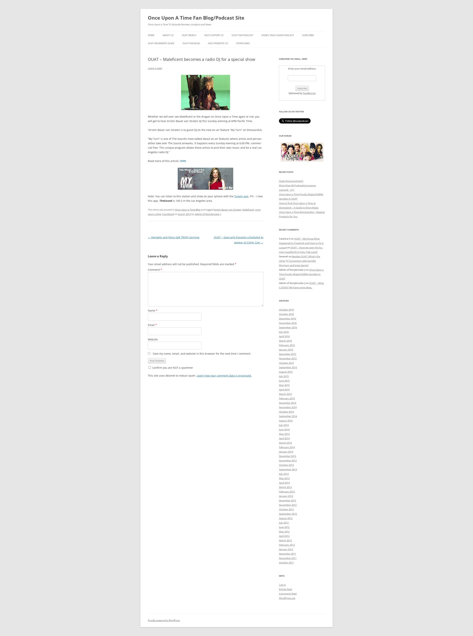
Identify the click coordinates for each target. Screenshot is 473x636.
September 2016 (288, 327)
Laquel (282, 247)
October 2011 (286, 562)
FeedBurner (309, 93)
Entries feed (285, 589)
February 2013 (287, 491)
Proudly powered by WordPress (164, 620)
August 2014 (285, 420)
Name (152, 310)
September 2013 (288, 469)
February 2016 (287, 345)
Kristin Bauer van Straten (227, 209)
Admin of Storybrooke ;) (208, 214)
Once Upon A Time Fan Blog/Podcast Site (196, 17)
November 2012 (288, 505)
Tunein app (241, 196)
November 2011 (288, 558)
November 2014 (288, 407)
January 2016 (286, 349)
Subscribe (308, 35)
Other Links (243, 43)
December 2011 (287, 553)
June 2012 (284, 527)
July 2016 (284, 332)
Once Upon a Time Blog (187, 209)
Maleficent (248, 209)
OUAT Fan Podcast (242, 35)
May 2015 (284, 385)
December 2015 (287, 354)
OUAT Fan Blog (191, 43)
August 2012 (285, 518)
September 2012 (288, 513)
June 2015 (284, 380)
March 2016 (285, 340)
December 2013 (287, 456)
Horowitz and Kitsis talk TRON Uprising (173, 237)
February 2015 (287, 398)
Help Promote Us (218, 43)
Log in (282, 584)
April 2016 (284, 336)
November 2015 (288, 358)
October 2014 (286, 411)
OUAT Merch (189, 35)
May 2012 (284, 531)
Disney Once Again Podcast (277, 35)
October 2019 (286, 309)
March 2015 (285, 394)
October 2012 (286, 509)
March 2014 (285, 442)
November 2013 (288, 460)
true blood (168, 214)
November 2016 (288, 323)
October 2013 (286, 465)
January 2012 (286, 549)
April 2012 (284, 536)
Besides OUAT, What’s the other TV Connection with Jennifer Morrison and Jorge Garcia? (299, 261)
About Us (168, 35)
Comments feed (288, 593)
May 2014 (284, 434)
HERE (183, 161)
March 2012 (285, 540)
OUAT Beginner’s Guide (161, 43)
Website (153, 339)
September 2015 (288, 367)
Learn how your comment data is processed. (224, 375)
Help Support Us (214, 35)
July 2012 (284, 522)
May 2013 (284, 478)
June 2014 (284, 429)
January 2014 (286, 451)
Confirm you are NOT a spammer (172, 367)
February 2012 (287, 545)
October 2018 (286, 314)
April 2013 (284, 482)
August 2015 (285, 371)
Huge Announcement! (291, 181)
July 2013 (284, 474)
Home (151, 35)
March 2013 (285, 487)
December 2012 (287, 500)
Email (152, 325)
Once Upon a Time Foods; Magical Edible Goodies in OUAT (301, 274)
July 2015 (284, 376)
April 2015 (284, 389)
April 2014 (284, 438)
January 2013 (286, 496)
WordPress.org (287, 598)
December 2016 (287, 318)
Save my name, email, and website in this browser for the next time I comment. (202, 353)
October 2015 (286, 363)
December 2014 (287, 403)
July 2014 (284, 425)
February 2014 (287, 447)
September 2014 (288, 416)
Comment (155, 269)
